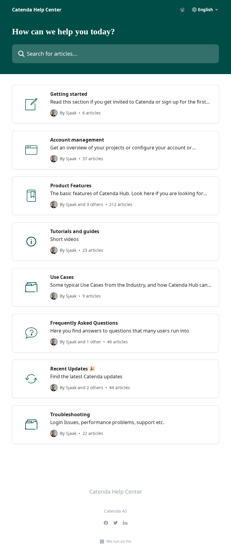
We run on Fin (118, 541)
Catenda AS (115, 511)
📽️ (182, 10)
